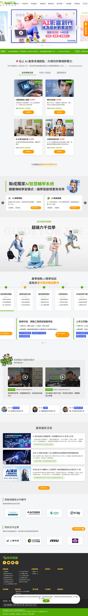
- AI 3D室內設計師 (23, 571)
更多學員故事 (18, 363)
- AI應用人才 (34, 571)
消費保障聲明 (31, 614)
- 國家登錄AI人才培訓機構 (22, 591)
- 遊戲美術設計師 (7, 577)
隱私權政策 (5, 614)
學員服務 (33, 4)
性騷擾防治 (18, 614)
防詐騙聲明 (12, 614)
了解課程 (28, 112)
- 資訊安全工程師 (23, 582)
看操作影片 (35, 207)
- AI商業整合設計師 (8, 575)
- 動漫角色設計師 (7, 573)
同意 (46, 601)
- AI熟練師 (5, 571)
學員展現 (25, 4)
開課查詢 (77, 4)
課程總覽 (8, 4)
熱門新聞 (59, 4)
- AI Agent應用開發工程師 (10, 584)
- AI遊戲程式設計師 (8, 582)
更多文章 (43, 488)
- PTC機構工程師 (22, 577)
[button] (37, 45)
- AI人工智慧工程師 (23, 575)
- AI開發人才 (34, 573)
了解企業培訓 (77, 529)
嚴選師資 (43, 4)
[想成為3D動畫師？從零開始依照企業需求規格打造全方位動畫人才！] (44, 26)
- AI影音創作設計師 (8, 579)
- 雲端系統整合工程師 (24, 579)
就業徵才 (16, 4)
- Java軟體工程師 (23, 573)
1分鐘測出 (44, 164)
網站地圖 (24, 614)
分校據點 (68, 4)
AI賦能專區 (34, 569)
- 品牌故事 (18, 593)
